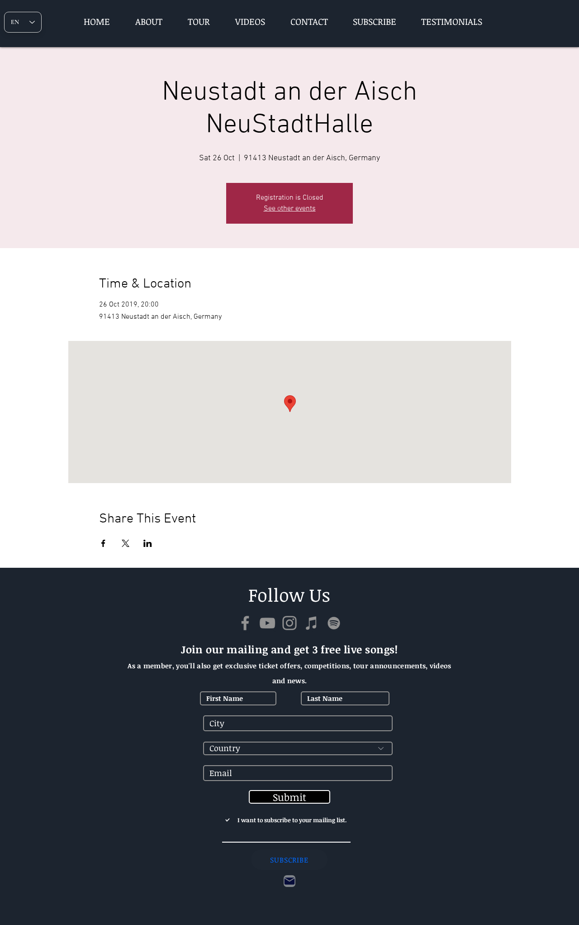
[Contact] (289, 881)
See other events (290, 208)
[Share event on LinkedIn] (147, 543)
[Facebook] (245, 623)
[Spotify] (333, 623)
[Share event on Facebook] (103, 543)
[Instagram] (289, 623)
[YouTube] (267, 623)
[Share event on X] (125, 543)
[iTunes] (311, 623)
